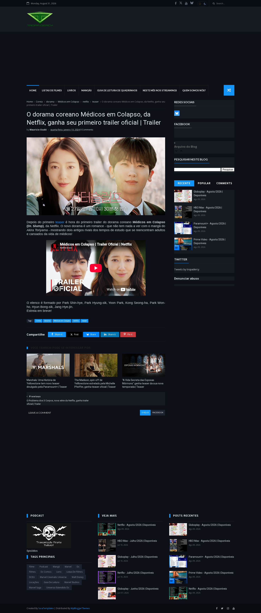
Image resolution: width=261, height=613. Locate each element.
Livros (71, 90)
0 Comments (86, 129)
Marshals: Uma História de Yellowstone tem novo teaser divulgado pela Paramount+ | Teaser (47, 383)
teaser (95, 101)
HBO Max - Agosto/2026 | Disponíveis (209, 540)
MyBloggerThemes (80, 608)
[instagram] (228, 608)
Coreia (39, 101)
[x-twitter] (180, 3)
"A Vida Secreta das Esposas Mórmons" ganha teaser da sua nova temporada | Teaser (142, 383)
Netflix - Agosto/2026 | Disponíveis (137, 524)
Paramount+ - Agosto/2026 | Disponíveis (211, 556)
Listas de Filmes (52, 90)
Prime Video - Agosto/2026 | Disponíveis (211, 572)
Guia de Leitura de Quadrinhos (117, 90)
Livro (58, 571)
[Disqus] (96, 460)
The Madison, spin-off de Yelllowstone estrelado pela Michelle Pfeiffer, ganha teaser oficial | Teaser (95, 383)
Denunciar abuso (186, 278)
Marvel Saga (35, 587)
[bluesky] (191, 3)
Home (32, 90)
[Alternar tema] (202, 3)
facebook (157, 413)
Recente (184, 183)
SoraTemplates (46, 608)
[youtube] (186, 3)
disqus (145, 413)
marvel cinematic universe (53, 577)
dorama (50, 101)
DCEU (32, 577)
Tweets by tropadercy (186, 269)
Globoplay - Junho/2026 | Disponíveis (138, 588)
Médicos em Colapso (68, 101)
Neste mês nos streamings (160, 90)
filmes (32, 571)
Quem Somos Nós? (194, 90)
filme (31, 566)
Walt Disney (77, 577)
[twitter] (222, 608)
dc (78, 566)
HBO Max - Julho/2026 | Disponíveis (137, 540)
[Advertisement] (130, 58)
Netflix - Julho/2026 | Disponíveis (136, 572)
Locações (34, 582)
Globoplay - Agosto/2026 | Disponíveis (210, 524)
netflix (86, 101)
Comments (224, 183)
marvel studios (71, 582)
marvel (68, 566)
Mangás (86, 90)
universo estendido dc (57, 587)
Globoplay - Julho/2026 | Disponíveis (138, 556)
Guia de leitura (51, 582)
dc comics (46, 571)
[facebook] (176, 3)
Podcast (44, 566)
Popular (204, 183)
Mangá (56, 566)
